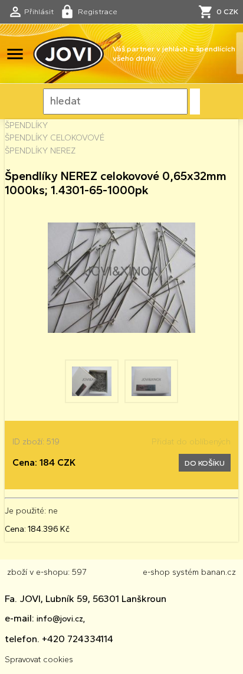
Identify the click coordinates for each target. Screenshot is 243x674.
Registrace (97, 11)
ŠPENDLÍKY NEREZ (40, 150)
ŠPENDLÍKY (26, 125)
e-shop (156, 572)
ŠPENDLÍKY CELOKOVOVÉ (54, 137)
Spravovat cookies (39, 659)
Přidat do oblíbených (191, 441)
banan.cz (218, 572)
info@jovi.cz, (61, 618)
